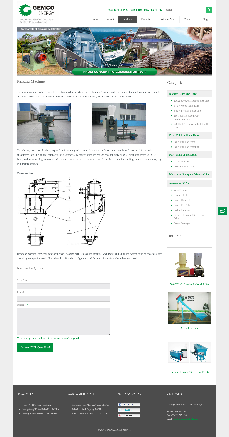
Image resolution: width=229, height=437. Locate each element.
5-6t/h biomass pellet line (187, 110)
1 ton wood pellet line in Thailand (37, 405)
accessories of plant (180, 183)
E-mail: (22, 292)
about (110, 19)
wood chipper (181, 190)
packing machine (182, 210)
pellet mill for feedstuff (186, 147)
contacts (189, 19)
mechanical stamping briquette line (189, 174)
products (127, 19)
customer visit (167, 19)
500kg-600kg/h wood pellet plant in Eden (40, 409)
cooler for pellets (183, 205)
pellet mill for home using (184, 135)
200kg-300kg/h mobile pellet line (191, 100)
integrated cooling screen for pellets (190, 372)
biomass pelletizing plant (183, 94)
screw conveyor (182, 223)
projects (145, 19)
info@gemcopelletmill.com (186, 419)
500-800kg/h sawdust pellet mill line (189, 284)
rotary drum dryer (184, 200)
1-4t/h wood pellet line (186, 105)
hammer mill (180, 195)
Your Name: (23, 280)
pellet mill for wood (184, 142)
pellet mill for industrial (183, 154)
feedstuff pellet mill (184, 166)
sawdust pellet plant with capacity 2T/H (89, 413)
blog (205, 19)
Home (94, 19)
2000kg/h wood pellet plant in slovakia (39, 413)
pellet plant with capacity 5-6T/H (86, 409)
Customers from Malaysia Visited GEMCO (90, 405)
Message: (22, 304)
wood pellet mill (182, 161)
